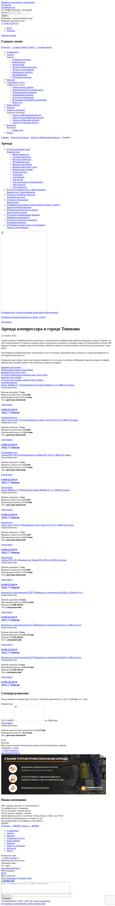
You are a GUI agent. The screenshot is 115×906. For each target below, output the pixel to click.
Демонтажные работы (22, 87)
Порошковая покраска (23, 95)
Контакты (11, 125)
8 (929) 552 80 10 (9, 409)
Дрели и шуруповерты (23, 69)
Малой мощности (20, 154)
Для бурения (18, 177)
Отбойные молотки (21, 59)
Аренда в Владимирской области (28, 117)
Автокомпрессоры (21, 162)
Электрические (19, 172)
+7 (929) (9, 750)
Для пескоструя (19, 187)
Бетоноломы (18, 64)
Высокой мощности (21, 159)
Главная (5, 137)
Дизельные (17, 174)
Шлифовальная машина (18, 217)
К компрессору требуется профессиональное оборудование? (29, 312)
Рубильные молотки (22, 77)
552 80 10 (9, 23)
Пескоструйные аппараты (24, 67)
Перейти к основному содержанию (18, 2)
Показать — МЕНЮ (10, 826)
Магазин (11, 80)
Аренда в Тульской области (25, 122)
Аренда (10, 54)
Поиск (4, 12)
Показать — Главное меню (14, 47)
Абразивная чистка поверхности (27, 90)
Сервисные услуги (16, 82)
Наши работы (13, 105)
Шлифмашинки (19, 75)
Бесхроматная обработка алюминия (29, 100)
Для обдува (17, 179)
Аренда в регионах (16, 110)
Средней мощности (21, 157)
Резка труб (17, 102)
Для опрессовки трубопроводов (27, 182)
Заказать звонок (8, 35)
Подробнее (6, 322)
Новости (11, 107)
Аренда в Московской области (27, 115)
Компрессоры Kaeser (22, 164)
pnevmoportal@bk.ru (10, 753)
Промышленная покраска (24, 92)
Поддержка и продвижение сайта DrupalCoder (23, 903)
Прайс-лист (17, 130)
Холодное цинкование (23, 97)
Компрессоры (18, 62)
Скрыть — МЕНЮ (30, 826)
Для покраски (19, 184)
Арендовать (6, 404)
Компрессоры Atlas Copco (24, 167)
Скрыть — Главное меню (39, 47)
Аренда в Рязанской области (25, 120)
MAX (9, 28)
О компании (13, 52)
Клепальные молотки (22, 72)
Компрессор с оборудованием (21, 192)
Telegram (11, 30)
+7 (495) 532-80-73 (10, 858)
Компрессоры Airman (22, 169)
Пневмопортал (8, 7)
